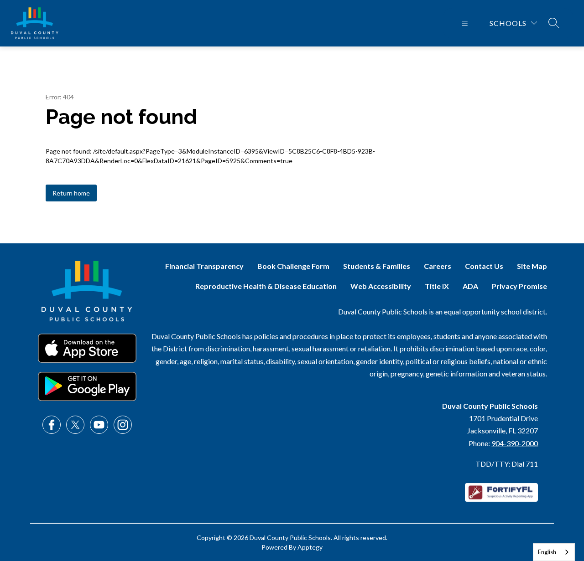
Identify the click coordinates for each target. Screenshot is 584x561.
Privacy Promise (519, 286)
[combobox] (554, 552)
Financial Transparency (204, 266)
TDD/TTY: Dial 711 (506, 463)
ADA (470, 286)
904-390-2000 (514, 443)
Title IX (437, 286)
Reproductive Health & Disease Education (266, 286)
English (547, 552)
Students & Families (376, 266)
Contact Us (484, 266)
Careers (437, 266)
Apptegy (310, 547)
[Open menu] (465, 23)
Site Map (532, 266)
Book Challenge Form (293, 266)
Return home (71, 193)
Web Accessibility (380, 286)
